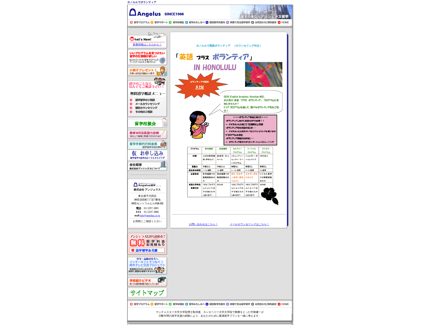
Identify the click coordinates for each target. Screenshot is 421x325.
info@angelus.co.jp (150, 215)
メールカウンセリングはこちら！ (249, 224)
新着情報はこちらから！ (147, 44)
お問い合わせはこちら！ (203, 224)
